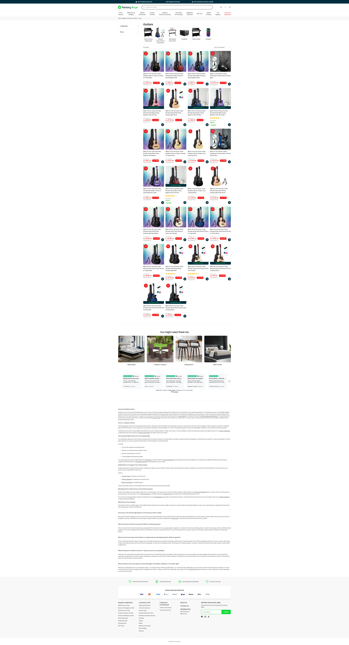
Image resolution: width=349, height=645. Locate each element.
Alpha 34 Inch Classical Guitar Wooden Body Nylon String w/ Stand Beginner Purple (152, 190)
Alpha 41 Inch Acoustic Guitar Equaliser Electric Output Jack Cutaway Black (196, 190)
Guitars (140, 18)
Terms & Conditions (144, 608)
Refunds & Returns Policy (146, 613)
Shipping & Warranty (145, 605)
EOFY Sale (121, 626)
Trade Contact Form (165, 610)
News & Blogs (143, 628)
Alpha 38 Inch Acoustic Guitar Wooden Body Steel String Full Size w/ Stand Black (153, 268)
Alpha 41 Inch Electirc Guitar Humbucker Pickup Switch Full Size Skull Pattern (220, 153)
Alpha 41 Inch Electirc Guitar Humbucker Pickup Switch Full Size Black (220, 76)
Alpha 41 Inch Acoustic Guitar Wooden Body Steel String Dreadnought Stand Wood (219, 190)
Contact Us (192, 569)
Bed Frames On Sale (124, 610)
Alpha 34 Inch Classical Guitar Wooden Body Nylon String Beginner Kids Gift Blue (196, 113)
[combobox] (177, 7)
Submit (226, 612)
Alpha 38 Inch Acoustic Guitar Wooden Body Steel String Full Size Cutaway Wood (220, 268)
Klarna (141, 623)
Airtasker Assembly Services (147, 615)
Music (135, 18)
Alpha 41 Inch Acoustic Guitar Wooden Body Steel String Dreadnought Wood (174, 113)
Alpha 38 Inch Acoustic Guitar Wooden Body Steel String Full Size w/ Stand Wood (220, 231)
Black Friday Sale (123, 618)
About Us (183, 603)
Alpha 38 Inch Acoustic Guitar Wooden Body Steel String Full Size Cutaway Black (176, 308)
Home (119, 18)
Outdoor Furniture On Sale (125, 613)
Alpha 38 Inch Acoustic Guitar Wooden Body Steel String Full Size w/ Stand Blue (198, 231)
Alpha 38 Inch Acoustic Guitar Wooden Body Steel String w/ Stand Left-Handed (174, 231)
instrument (175, 518)
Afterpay (141, 618)
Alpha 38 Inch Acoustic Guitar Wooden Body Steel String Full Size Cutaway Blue (153, 308)
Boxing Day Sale (122, 620)
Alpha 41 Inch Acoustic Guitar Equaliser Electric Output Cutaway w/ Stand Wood (175, 153)
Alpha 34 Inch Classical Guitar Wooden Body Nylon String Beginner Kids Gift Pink (152, 113)
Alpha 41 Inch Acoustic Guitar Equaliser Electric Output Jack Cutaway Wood (196, 153)
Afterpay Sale (122, 623)
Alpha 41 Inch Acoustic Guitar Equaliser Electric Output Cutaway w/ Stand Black (153, 76)
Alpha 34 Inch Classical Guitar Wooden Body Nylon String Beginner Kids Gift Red (174, 190)
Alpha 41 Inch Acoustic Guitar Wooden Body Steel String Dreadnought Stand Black (152, 231)
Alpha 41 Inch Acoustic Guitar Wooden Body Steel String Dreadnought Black (174, 268)
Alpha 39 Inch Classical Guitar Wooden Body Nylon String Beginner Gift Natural (152, 153)
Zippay (141, 620)
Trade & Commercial (165, 607)
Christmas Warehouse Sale (126, 615)
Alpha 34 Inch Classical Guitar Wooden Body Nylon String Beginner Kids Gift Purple (219, 113)
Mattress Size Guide (144, 626)
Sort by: (216, 47)
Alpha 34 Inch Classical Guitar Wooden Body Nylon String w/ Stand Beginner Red (174, 76)
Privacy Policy (143, 610)
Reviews (141, 631)
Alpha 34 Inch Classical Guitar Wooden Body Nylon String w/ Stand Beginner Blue (197, 76)
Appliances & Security (127, 18)
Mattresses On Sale (123, 605)
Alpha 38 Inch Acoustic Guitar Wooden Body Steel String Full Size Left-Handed (198, 268)
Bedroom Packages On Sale (126, 608)
